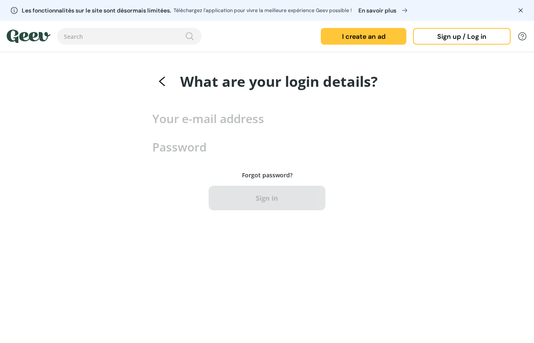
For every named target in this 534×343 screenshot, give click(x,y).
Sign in (267, 198)
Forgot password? (267, 175)
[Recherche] (190, 36)
